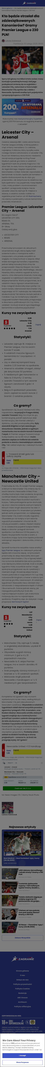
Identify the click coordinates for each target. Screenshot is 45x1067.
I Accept (22, 1055)
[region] (22, 1050)
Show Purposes (22, 1062)
